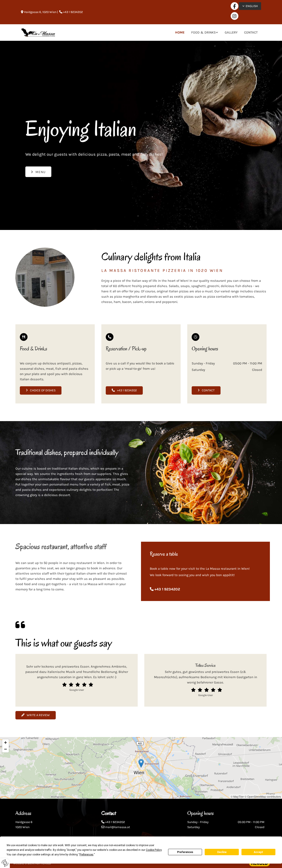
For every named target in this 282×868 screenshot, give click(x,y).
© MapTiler (237, 796)
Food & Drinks (203, 32)
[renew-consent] (5, 863)
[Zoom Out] (5, 749)
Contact (251, 32)
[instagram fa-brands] (234, 16)
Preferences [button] (86, 854)
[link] (204, 32)
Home (180, 32)
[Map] (141, 768)
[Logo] (38, 32)
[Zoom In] (5, 742)
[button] (38, 171)
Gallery (231, 32)
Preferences (185, 852)
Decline (221, 852)
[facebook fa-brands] (234, 6)
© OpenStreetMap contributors (263, 796)
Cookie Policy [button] (153, 849)
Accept (258, 852)
